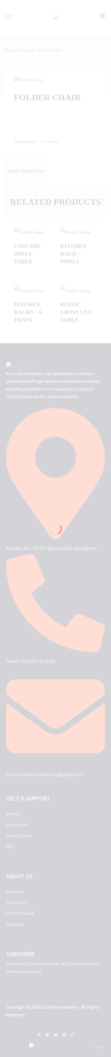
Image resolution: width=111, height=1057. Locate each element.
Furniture (27, 50)
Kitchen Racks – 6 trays (28, 312)
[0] (99, 19)
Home (10, 50)
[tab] (26, 171)
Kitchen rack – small (73, 253)
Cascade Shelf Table (27, 253)
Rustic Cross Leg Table (76, 312)
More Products (26, 171)
